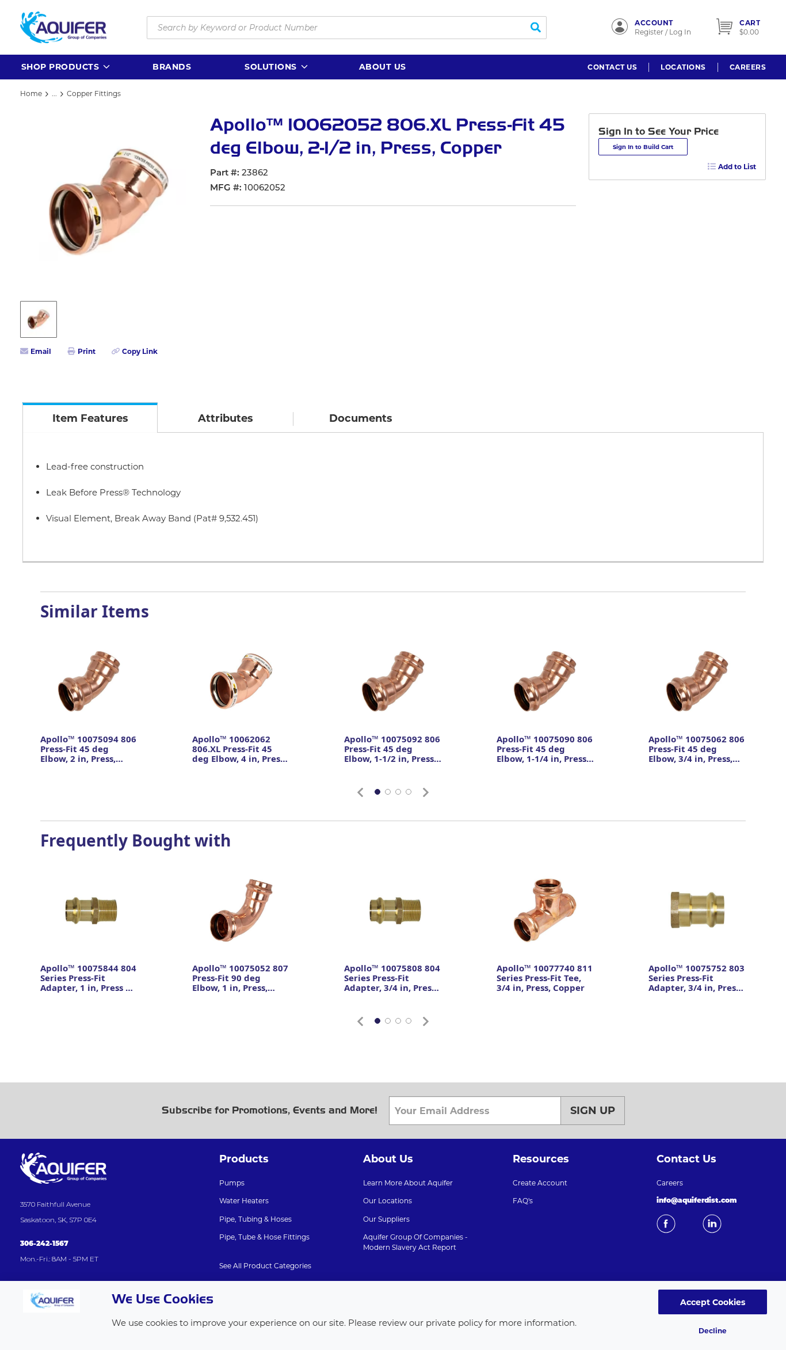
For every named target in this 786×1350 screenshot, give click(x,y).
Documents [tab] (360, 418)
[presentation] (90, 417)
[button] (66, 67)
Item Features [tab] (90, 418)
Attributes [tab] (225, 418)
